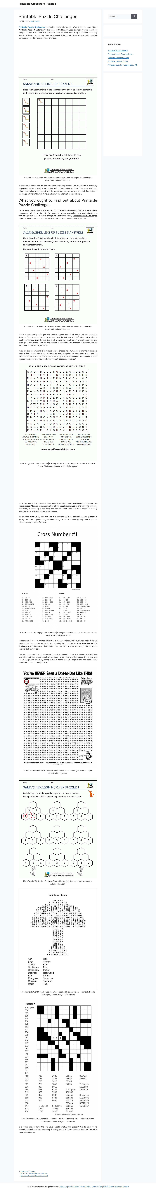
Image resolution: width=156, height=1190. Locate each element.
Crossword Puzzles (28, 1171)
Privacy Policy (85, 1187)
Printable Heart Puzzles (118, 61)
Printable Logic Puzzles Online (121, 54)
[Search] (134, 16)
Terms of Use (97, 1187)
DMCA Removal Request (112, 1187)
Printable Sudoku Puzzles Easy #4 (122, 65)
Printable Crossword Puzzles (37, 3)
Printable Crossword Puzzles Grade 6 (34, 1176)
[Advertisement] (58, 57)
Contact (126, 1187)
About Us (63, 1187)
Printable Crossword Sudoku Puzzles (34, 1173)
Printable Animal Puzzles (118, 58)
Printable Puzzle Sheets (118, 50)
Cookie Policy (73, 1187)
